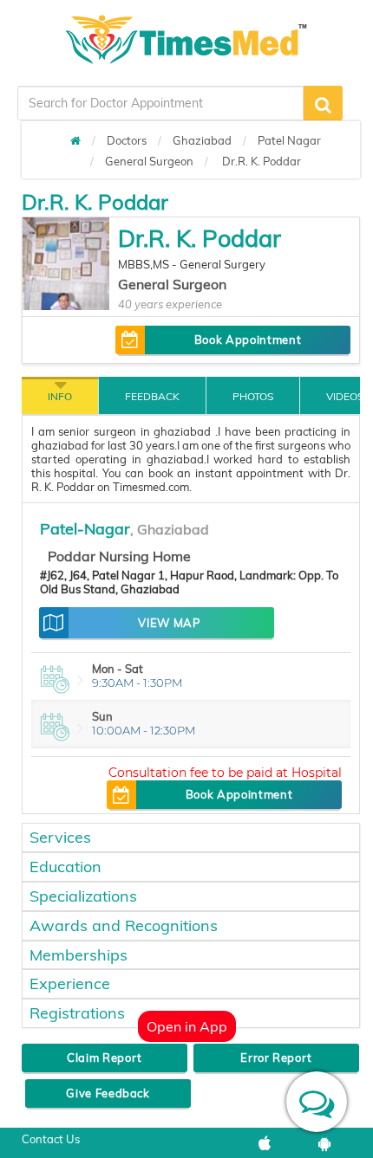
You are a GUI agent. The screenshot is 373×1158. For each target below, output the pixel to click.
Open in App (187, 1026)
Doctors (127, 140)
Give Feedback (107, 1093)
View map (169, 623)
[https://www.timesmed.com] (75, 140)
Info (60, 396)
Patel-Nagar (85, 529)
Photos (252, 396)
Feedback (152, 396)
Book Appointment (247, 339)
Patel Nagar (289, 140)
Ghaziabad (202, 140)
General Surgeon (149, 161)
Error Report (276, 1057)
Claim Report (104, 1057)
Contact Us (51, 1139)
